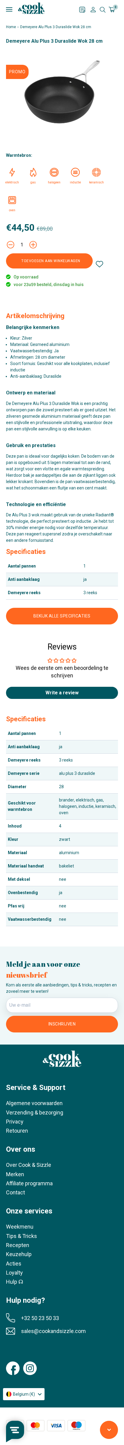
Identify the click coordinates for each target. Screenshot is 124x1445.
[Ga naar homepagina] (31, 8)
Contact (15, 1192)
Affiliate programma (29, 1183)
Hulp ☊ (14, 1282)
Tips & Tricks (21, 1236)
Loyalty (14, 1272)
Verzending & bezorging (34, 1112)
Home (11, 27)
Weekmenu (19, 1226)
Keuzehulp (19, 1254)
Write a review (62, 693)
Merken (15, 1174)
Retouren (17, 1130)
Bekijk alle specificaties (62, 616)
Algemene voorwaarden (34, 1103)
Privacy (14, 1121)
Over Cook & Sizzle (28, 1165)
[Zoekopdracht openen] (103, 10)
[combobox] (24, 1394)
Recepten (17, 1245)
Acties (13, 1263)
